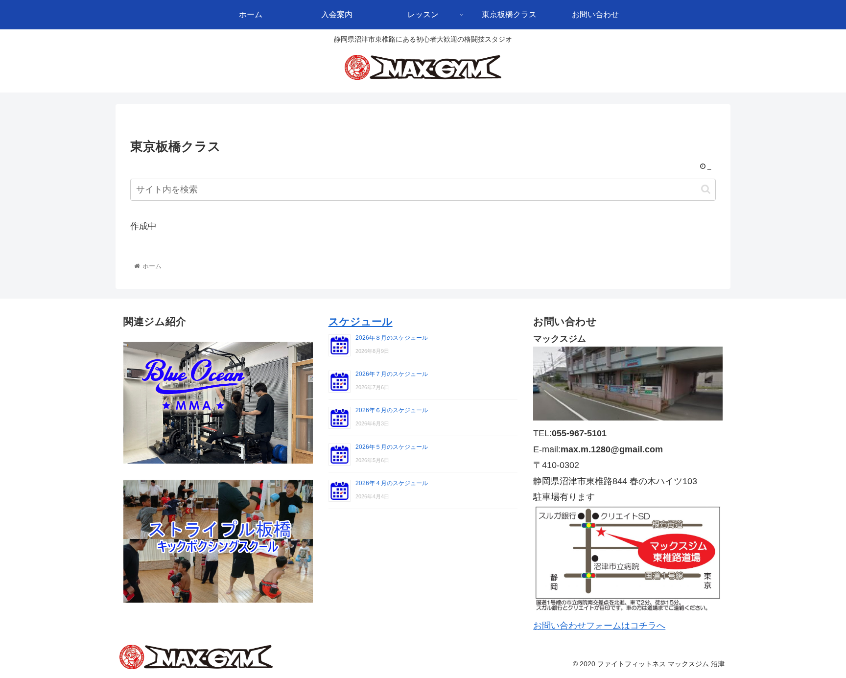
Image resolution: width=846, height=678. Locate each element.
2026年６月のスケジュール (391, 410)
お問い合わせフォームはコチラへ (599, 626)
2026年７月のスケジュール (391, 374)
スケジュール (361, 321)
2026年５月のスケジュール (391, 447)
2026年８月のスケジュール (391, 337)
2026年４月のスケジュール (391, 483)
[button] (705, 189)
